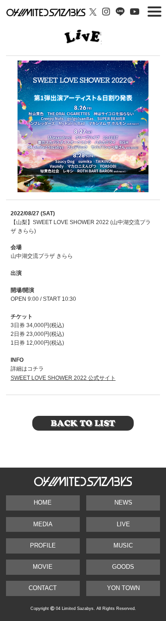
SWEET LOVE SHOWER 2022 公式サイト (63, 378)
